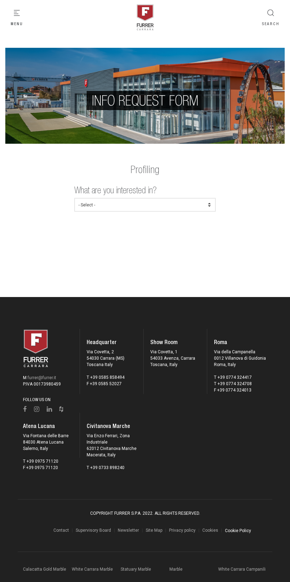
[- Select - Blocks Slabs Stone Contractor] (145, 205)
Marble (175, 569)
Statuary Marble (136, 569)
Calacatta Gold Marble (44, 569)
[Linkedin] (49, 409)
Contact (61, 530)
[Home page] (145, 18)
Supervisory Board (93, 530)
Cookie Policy (238, 530)
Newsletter (128, 530)
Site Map (154, 530)
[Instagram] (37, 409)
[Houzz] (61, 409)
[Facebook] (25, 409)
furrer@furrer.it (42, 377)
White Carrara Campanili (242, 569)
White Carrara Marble (92, 569)
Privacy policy (182, 530)
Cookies (210, 530)
